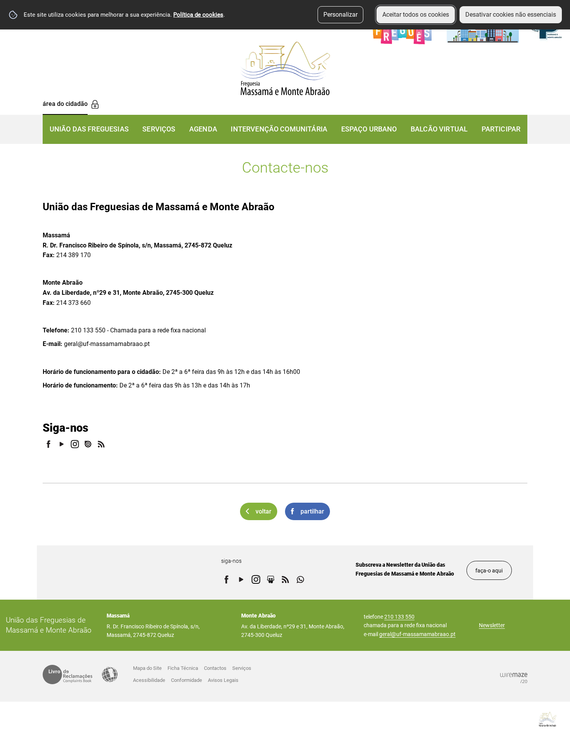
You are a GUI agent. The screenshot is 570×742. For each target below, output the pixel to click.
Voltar (263, 511)
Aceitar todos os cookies (415, 14)
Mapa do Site (147, 668)
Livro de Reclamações (67, 674)
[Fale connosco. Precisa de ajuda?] (479, 719)
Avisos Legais (223, 680)
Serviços (241, 668)
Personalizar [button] (340, 14)
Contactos (215, 668)
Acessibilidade (109, 674)
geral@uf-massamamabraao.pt (417, 634)
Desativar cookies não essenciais (510, 14)
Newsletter (492, 625)
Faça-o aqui (489, 570)
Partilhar (312, 511)
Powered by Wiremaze (513, 678)
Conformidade (186, 680)
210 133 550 (399, 617)
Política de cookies (198, 14)
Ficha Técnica (183, 668)
